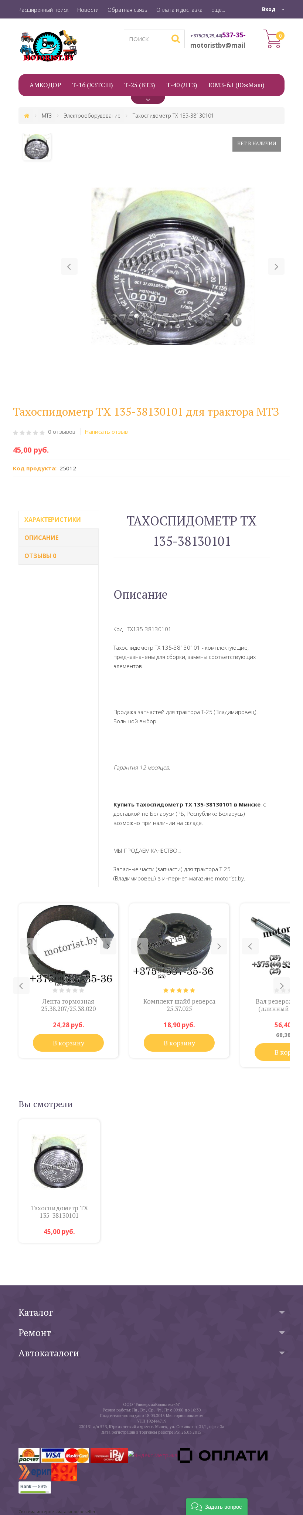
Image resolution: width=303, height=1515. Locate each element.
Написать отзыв (106, 431)
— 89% (33, 1486)
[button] (69, 266)
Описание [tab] (41, 538)
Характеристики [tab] (52, 519)
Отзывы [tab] (40, 556)
